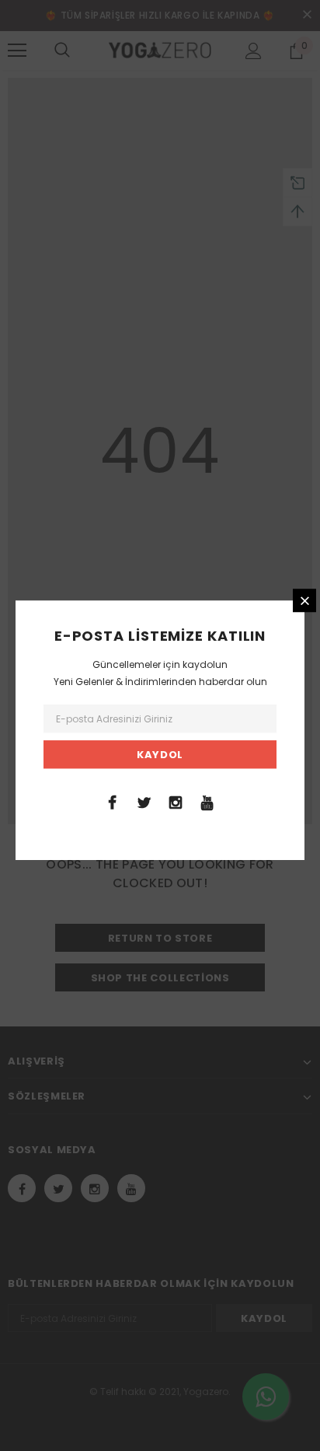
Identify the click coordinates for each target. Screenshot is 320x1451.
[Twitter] (143, 801)
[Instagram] (175, 801)
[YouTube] (207, 801)
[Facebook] (111, 801)
